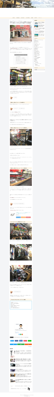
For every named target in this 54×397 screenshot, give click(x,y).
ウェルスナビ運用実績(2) (37, 57)
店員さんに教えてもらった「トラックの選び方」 (21, 60)
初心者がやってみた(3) (37, 54)
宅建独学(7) (35, 59)
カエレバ (18, 214)
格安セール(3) (36, 61)
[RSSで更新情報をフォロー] (22, 334)
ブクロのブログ (12, 337)
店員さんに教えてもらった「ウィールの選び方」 (21, 59)
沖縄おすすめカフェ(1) (37, 52)
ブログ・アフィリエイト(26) (37, 63)
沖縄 (14, 337)
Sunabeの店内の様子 (18, 56)
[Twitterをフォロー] (19, 334)
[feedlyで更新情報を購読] (20, 334)
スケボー (20, 337)
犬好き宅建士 (21, 328)
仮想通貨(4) (35, 56)
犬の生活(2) (35, 60)
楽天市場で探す (28, 217)
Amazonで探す (23, 217)
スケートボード (23, 337)
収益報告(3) (36, 64)
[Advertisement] (27, 12)
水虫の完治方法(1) (36, 58)
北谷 (16, 337)
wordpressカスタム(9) (36, 55)
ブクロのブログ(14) (37, 65)
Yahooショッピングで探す (18, 217)
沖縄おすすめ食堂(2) (36, 53)
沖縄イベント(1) (36, 50)
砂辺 (18, 337)
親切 (27, 337)
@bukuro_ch (17, 332)
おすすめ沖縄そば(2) (36, 51)
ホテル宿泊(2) (36, 62)
